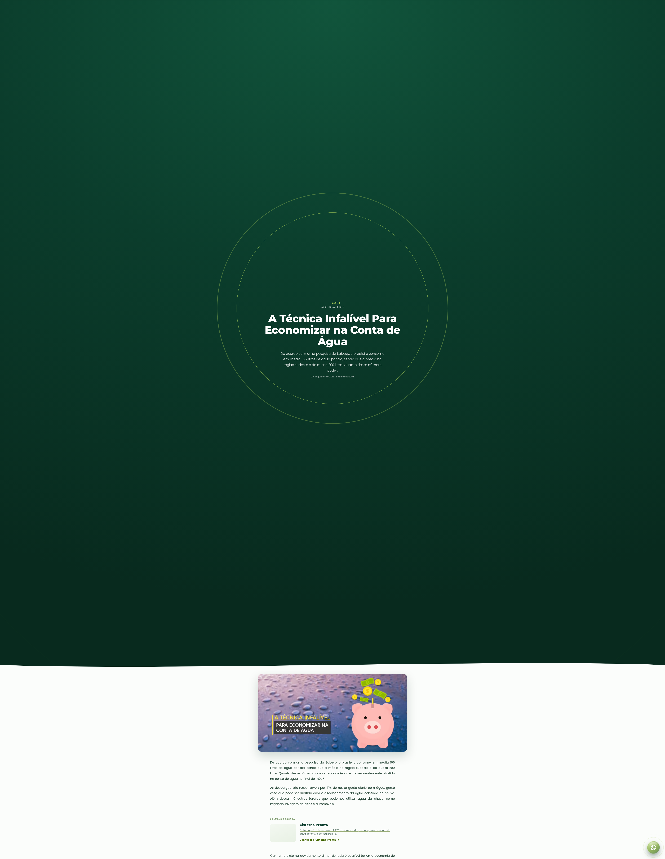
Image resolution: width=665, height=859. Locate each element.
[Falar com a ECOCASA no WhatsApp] (653, 847)
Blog (332, 307)
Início (324, 307)
